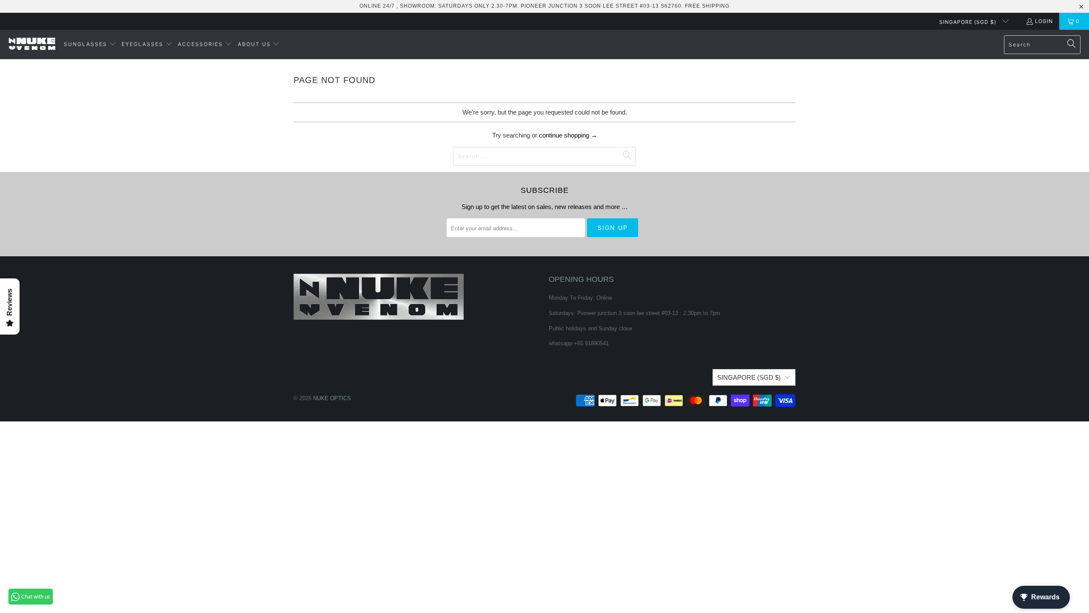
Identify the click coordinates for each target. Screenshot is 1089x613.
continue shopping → (568, 135)
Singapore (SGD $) (968, 22)
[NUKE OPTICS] (32, 44)
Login (1044, 21)
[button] (90, 44)
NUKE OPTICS (332, 398)
